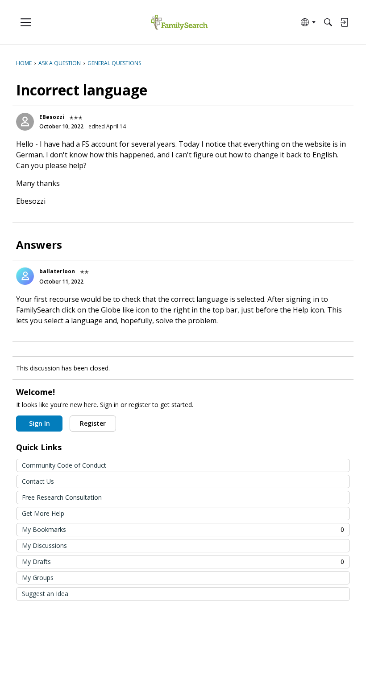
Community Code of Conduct (64, 465)
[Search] (328, 22)
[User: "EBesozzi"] (25, 122)
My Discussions (44, 545)
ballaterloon (57, 271)
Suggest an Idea (45, 593)
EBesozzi (51, 117)
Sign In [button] (39, 423)
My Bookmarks (183, 529)
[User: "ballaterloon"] (25, 276)
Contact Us (38, 481)
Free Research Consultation (62, 497)
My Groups (38, 577)
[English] (179, 22)
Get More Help (43, 513)
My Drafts (183, 561)
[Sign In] (344, 22)
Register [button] (93, 423)
